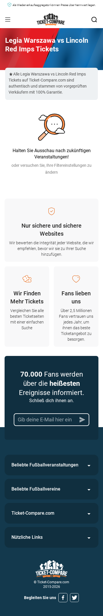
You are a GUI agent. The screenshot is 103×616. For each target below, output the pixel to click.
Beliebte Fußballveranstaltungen (44, 465)
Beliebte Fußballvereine (35, 489)
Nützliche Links (27, 537)
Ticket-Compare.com (32, 513)
